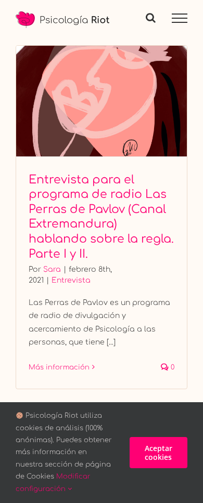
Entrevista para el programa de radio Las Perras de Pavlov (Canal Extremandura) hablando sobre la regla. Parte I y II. (102, 101)
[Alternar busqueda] (151, 17)
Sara (52, 269)
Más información (59, 367)
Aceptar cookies (158, 452)
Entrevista (71, 280)
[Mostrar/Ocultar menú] (179, 18)
